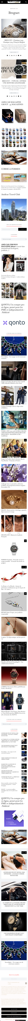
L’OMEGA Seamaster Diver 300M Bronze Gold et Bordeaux (13, 687)
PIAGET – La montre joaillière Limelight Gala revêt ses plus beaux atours (9, 791)
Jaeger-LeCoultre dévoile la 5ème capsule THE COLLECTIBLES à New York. (13, 382)
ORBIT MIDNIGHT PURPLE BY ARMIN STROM (9, 758)
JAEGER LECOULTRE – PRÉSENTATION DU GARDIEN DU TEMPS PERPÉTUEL (10, 772)
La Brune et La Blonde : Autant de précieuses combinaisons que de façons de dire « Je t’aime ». (13, 587)
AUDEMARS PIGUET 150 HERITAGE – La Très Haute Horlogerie (10, 777)
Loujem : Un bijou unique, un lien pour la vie (13, 638)
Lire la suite (13, 52)
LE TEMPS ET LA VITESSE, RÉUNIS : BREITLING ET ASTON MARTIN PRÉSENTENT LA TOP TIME (10, 741)
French (18, 1020)
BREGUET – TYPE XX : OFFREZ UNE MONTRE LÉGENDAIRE (14, 82)
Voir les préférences (14, 1016)
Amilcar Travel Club (10, 194)
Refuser (14, 1012)
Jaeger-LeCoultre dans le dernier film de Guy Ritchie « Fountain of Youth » (13, 460)
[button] (26, 983)
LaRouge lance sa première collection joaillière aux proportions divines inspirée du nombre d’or (13, 485)
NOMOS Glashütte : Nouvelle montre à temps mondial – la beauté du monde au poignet (12, 561)
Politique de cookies (8, 1019)
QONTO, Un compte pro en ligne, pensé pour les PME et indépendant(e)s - (13, 308)
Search (22, 229)
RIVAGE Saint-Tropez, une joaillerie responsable (12, 613)
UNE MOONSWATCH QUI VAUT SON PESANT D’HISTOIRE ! (9, 746)
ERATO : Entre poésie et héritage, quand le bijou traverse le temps (13, 511)
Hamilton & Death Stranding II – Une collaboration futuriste (12, 662)
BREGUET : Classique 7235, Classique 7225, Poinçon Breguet (14, 41)
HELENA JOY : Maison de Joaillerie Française (11, 535)
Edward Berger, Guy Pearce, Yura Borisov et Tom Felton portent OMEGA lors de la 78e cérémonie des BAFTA (13, 713)
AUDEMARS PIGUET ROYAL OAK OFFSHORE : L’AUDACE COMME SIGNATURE (9, 734)
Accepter (14, 1009)
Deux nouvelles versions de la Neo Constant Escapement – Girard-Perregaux (9, 784)
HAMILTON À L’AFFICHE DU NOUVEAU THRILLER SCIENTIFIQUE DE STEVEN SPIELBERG (8, 766)
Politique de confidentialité (17, 1019)
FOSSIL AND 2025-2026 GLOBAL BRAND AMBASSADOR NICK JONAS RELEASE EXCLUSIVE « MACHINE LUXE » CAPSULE (13, 433)
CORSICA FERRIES (10, 169)
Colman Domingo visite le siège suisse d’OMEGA (12, 407)
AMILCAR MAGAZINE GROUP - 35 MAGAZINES (12, 103)
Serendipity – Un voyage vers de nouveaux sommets (13, 357)
